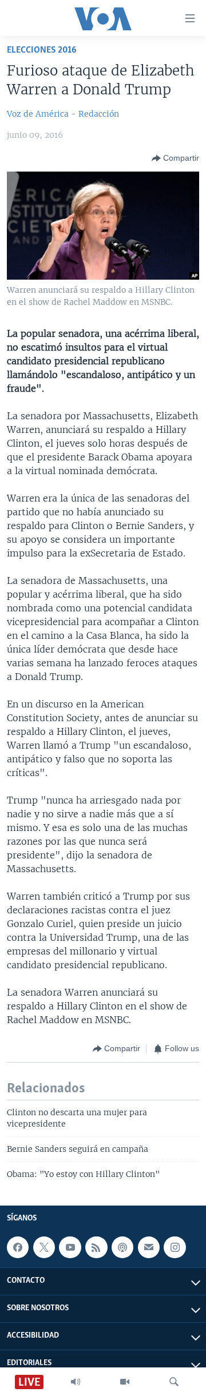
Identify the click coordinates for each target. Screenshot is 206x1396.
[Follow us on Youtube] (70, 1247)
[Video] (125, 1381)
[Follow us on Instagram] (174, 1247)
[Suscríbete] (149, 1247)
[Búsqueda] (174, 1381)
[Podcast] (122, 1247)
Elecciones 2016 (42, 50)
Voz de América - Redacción (63, 114)
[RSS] (96, 1247)
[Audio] (75, 1381)
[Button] (175, 158)
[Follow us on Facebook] (18, 1247)
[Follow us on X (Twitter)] (44, 1247)
